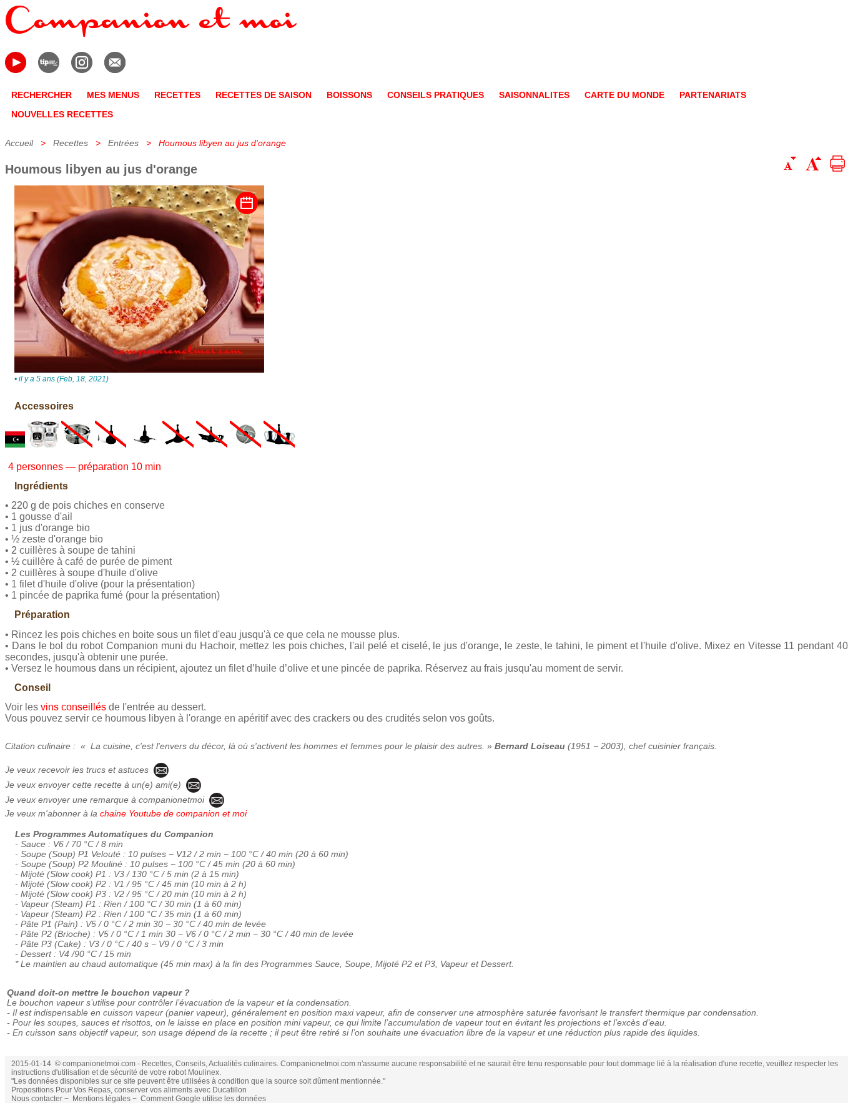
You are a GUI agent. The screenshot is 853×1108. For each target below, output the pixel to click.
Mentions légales (101, 1098)
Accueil (19, 143)
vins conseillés (73, 707)
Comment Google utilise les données (203, 1098)
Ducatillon (229, 1090)
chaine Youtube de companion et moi (173, 813)
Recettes (70, 143)
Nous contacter (36, 1098)
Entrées (123, 143)
